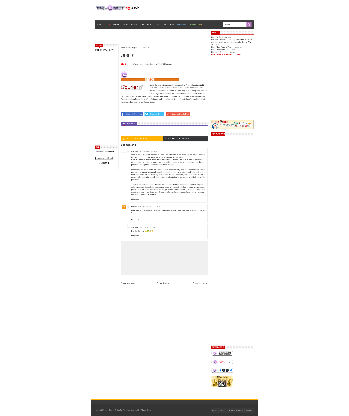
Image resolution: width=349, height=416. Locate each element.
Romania (116, 24)
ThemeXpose (146, 410)
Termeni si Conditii (236, 410)
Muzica (150, 24)
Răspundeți (135, 199)
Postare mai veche (200, 283)
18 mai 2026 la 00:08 (147, 228)
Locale (125, 24)
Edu (165, 24)
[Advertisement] (158, 37)
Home (99, 24)
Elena (134, 207)
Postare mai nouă (128, 283)
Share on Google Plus (180, 114)
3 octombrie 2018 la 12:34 (149, 207)
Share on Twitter (156, 114)
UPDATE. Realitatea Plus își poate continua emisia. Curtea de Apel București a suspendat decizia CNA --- (232, 42)
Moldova (134, 24)
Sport (158, 24)
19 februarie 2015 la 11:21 (150, 151)
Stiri (142, 24)
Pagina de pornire (164, 283)
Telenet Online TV (116, 410)
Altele (171, 24)
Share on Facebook (134, 114)
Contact (249, 410)
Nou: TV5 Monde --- (223, 50)
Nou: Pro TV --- (221, 37)
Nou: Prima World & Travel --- (227, 47)
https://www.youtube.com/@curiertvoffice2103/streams (150, 64)
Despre (223, 410)
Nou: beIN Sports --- (223, 52)
